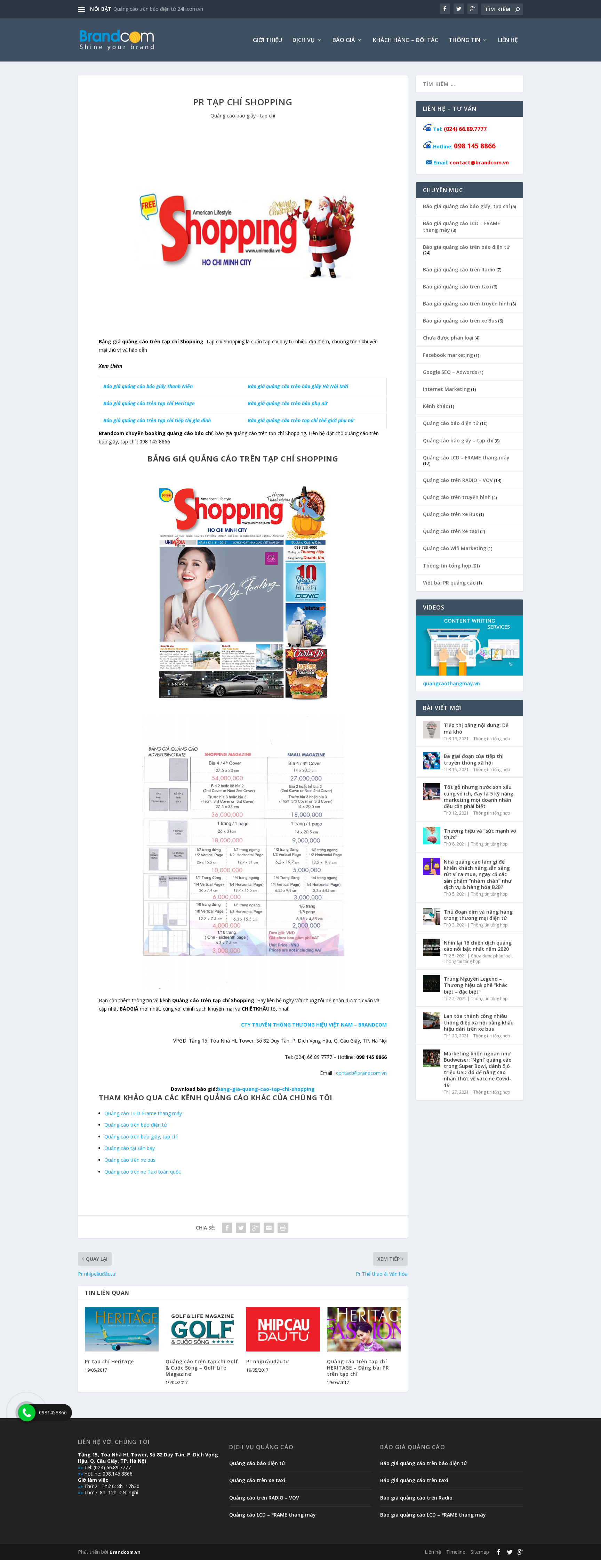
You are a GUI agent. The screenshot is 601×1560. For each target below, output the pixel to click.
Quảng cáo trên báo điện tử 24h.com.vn (158, 9)
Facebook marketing (448, 355)
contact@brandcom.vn (361, 1073)
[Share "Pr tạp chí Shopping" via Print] (283, 1228)
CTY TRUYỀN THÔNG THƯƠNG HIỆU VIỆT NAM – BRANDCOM (314, 1024)
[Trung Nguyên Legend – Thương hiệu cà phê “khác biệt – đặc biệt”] (431, 983)
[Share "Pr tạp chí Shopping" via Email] (269, 1228)
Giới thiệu (267, 40)
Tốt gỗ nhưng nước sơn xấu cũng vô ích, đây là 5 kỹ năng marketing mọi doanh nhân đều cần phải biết (478, 796)
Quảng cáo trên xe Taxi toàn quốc (142, 1171)
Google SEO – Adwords (450, 372)
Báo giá (343, 40)
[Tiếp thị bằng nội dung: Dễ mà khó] (431, 729)
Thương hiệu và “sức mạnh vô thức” (480, 833)
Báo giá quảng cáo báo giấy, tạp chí (466, 206)
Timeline (455, 1552)
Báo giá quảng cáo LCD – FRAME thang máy (461, 226)
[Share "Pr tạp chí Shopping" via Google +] (255, 1228)
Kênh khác (435, 406)
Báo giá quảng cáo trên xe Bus (460, 320)
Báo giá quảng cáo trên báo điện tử (466, 247)
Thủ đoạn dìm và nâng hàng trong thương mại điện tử (478, 914)
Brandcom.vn (125, 1552)
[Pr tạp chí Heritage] (122, 1329)
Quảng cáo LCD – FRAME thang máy (466, 457)
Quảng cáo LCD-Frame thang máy (143, 1113)
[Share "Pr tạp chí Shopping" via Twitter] (241, 1228)
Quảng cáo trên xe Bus (450, 514)
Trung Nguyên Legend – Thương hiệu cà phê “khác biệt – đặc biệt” (475, 985)
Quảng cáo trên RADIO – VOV (458, 480)
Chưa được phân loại (448, 337)
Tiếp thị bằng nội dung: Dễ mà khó (476, 728)
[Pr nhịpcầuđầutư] (283, 1329)
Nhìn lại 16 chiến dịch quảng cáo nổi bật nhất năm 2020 (478, 945)
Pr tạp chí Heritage (109, 1361)
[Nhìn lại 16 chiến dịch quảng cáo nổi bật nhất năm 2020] (431, 947)
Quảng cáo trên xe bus (129, 1160)
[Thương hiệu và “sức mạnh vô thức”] (431, 835)
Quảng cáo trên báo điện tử (135, 1124)
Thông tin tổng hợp (447, 565)
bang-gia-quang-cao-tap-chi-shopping (266, 1089)
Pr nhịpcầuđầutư (267, 1361)
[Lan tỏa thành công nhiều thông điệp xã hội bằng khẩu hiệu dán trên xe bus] (431, 1020)
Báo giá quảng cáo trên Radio (459, 269)
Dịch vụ (304, 40)
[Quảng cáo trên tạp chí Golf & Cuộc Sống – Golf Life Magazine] (202, 1329)
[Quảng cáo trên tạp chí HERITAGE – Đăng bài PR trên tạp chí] (364, 1329)
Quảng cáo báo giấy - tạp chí (242, 115)
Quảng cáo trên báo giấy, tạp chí (141, 1136)
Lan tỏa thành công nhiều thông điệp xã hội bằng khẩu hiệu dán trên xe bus (479, 1022)
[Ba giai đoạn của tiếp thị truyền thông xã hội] (431, 760)
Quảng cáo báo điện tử (451, 423)
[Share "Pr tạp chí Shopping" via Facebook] (227, 1228)
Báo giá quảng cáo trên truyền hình (466, 303)
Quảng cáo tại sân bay (129, 1148)
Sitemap (480, 1552)
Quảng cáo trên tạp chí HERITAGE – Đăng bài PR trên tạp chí (358, 1367)
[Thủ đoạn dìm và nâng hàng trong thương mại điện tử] (431, 916)
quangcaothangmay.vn (451, 683)
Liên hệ (508, 40)
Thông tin (464, 40)
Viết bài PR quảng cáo (449, 582)
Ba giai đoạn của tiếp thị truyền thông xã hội (474, 759)
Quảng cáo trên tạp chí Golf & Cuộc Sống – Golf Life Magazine (202, 1367)
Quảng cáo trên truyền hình (457, 497)
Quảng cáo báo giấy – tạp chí (458, 440)
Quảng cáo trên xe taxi (451, 531)
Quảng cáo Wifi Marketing (454, 548)
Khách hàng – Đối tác (405, 40)
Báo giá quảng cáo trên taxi (457, 286)
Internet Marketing (446, 389)
